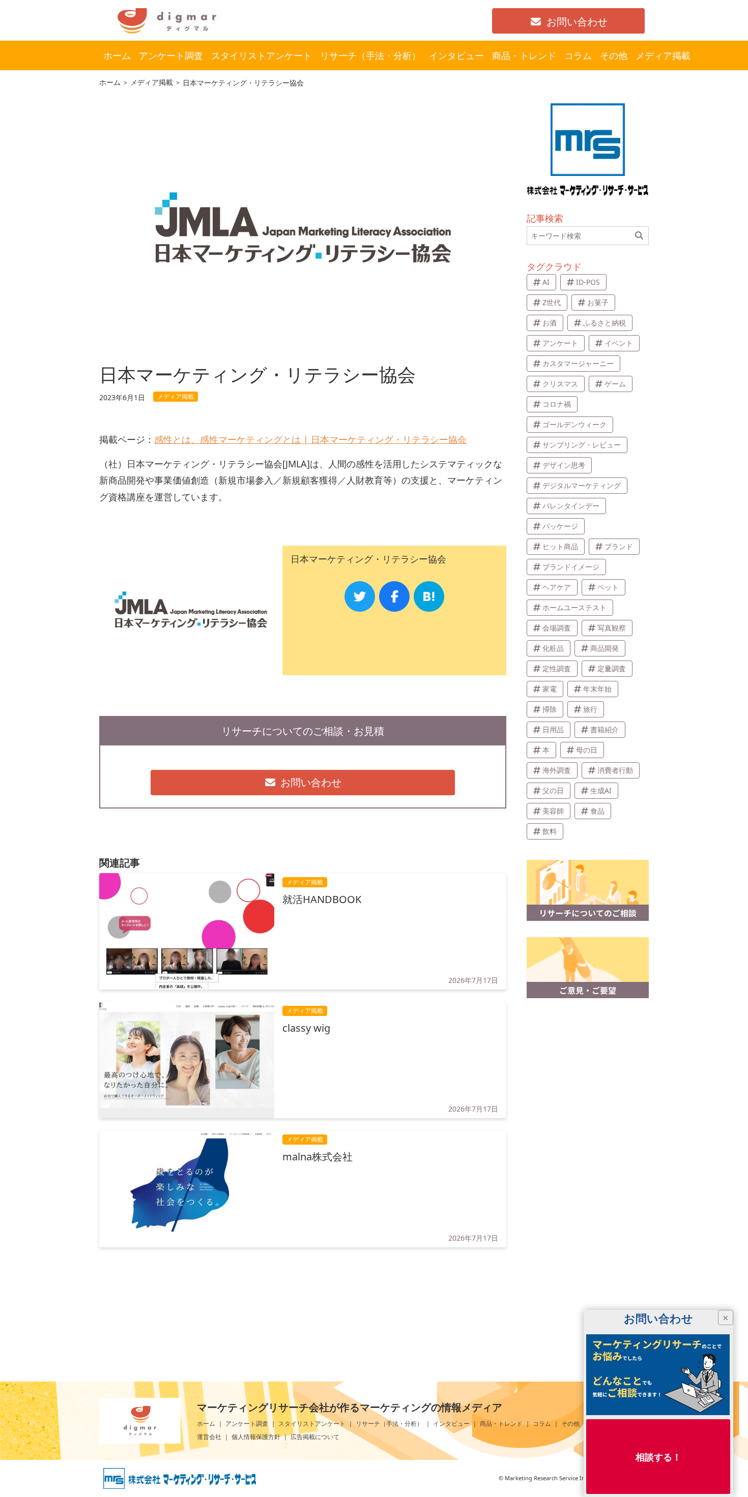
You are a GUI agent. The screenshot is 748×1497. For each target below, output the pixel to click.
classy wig (306, 1028)
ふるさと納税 (604, 322)
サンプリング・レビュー (581, 445)
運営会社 (209, 1436)
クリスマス (560, 383)
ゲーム (615, 383)
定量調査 (611, 668)
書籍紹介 (604, 729)
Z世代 (551, 302)
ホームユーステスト (574, 607)
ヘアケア (556, 587)
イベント (619, 343)
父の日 (553, 790)
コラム (542, 1423)
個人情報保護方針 (256, 1436)
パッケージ (560, 526)
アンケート (560, 343)
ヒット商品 (560, 546)
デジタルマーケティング (581, 485)
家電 (549, 689)
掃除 (549, 709)
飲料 (549, 831)
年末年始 (597, 689)
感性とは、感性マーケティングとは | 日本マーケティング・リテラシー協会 (310, 439)
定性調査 (556, 668)
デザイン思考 (563, 465)
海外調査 (556, 770)
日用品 (553, 729)
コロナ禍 (556, 404)
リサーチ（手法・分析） (389, 1423)
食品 (597, 811)
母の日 (586, 750)
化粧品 (553, 648)
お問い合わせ (577, 21)
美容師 (553, 811)
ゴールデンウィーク (574, 424)
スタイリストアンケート (312, 1423)
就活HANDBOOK (321, 899)
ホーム (206, 1423)
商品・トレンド (501, 1423)
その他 (570, 1423)
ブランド (619, 546)
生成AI (601, 790)
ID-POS (588, 282)
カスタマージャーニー (578, 363)
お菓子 (598, 302)
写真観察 (611, 628)
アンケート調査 (246, 1423)
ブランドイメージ (570, 567)
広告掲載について (315, 1436)
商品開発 (604, 648)
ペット (608, 587)
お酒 (549, 322)
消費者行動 (615, 770)
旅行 (590, 709)
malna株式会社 (317, 1157)
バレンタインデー (570, 506)
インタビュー (451, 1423)
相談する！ (658, 1456)
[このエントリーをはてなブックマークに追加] (429, 596)
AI (546, 282)
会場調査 (556, 628)
